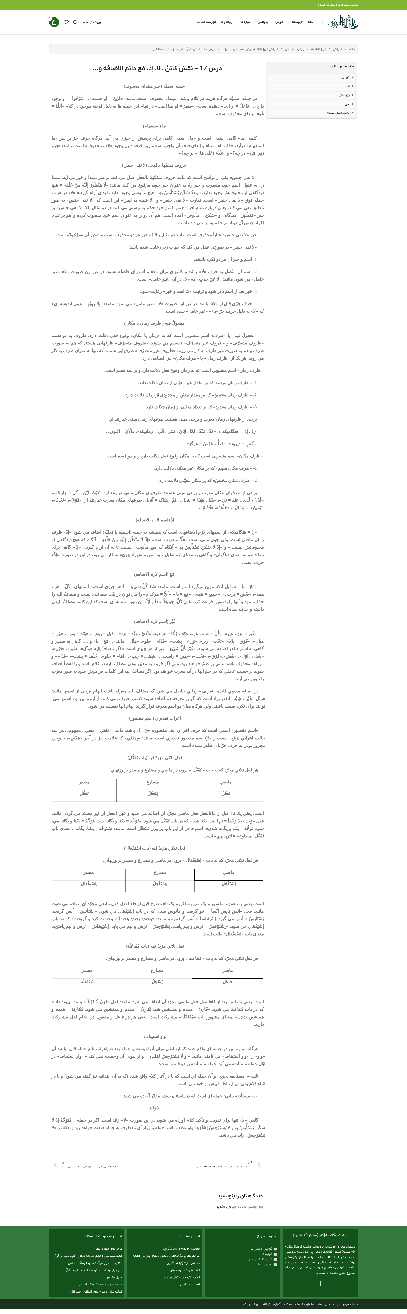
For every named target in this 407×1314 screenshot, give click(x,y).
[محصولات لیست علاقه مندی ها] (66, 22)
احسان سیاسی (190, 1284)
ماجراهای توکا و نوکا (109, 1249)
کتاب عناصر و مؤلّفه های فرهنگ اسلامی (95, 1263)
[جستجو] (75, 22)
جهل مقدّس (114, 1277)
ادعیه (346, 86)
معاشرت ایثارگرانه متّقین (183, 1263)
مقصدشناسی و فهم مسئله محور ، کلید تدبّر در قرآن (87, 1256)
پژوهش (344, 95)
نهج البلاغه (318, 49)
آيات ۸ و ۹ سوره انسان (185, 1270)
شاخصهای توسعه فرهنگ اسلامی (100, 1284)
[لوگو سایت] (340, 22)
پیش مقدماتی (294, 49)
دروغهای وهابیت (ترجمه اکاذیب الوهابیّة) (94, 1270)
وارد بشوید (223, 1207)
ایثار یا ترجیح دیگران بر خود (181, 1277)
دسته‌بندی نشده (338, 113)
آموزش (337, 49)
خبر (347, 104)
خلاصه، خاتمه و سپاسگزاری (181, 1249)
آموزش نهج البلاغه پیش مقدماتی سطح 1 (249, 49)
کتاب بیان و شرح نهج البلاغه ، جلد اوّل (96, 1291)
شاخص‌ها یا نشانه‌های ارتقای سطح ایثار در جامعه (166, 1256)
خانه (351, 49)
